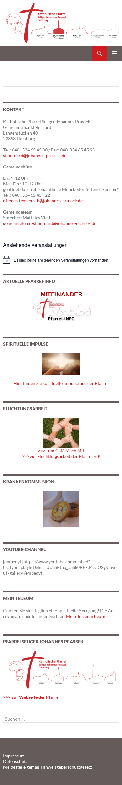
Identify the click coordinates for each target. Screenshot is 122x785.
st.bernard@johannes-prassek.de (34, 155)
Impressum (14, 755)
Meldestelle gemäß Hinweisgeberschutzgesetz (47, 767)
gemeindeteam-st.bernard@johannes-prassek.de (49, 223)
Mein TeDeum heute (85, 616)
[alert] (61, 260)
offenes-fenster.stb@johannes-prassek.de (43, 200)
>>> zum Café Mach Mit (61, 450)
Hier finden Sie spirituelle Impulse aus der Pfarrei (61, 383)
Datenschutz (15, 761)
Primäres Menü (114, 53)
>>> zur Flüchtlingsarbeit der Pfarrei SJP (61, 456)
